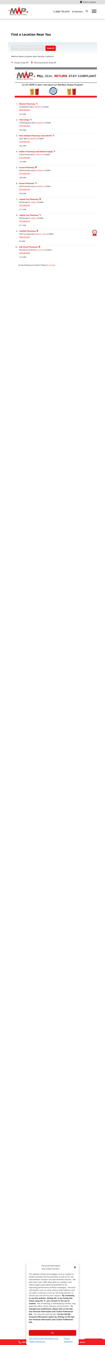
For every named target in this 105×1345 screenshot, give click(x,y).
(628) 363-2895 (24, 253)
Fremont (38, 154)
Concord (40, 250)
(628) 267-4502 (24, 237)
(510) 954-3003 (24, 158)
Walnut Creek (40, 234)
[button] (75, 1267)
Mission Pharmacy (27, 104)
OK (52, 1333)
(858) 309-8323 (24, 110)
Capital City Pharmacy (29, 199)
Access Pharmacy (26, 167)
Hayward (37, 107)
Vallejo (33, 202)
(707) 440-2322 (24, 205)
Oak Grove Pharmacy (28, 247)
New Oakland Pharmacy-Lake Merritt (35, 135)
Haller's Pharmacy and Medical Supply (36, 151)
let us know (50, 265)
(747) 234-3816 (24, 126)
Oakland (33, 139)
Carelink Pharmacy (27, 231)
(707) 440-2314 (24, 221)
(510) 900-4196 (24, 173)
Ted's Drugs (24, 120)
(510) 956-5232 (24, 142)
